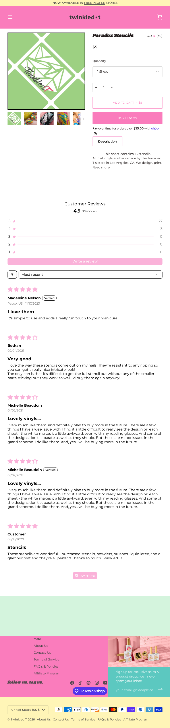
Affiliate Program (47, 673)
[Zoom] (46, 71)
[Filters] (12, 274)
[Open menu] (14, 17)
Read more (101, 167)
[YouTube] (105, 683)
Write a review (85, 261)
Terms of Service (46, 659)
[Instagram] (97, 683)
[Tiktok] (80, 683)
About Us (41, 645)
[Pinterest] (89, 683)
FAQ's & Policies (46, 666)
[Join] (158, 689)
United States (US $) (26, 709)
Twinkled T (19, 719)
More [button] (37, 639)
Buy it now (127, 118)
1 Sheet (102, 71)
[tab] (107, 141)
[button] (85, 221)
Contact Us (42, 652)
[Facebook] (72, 683)
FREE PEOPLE (94, 2)
